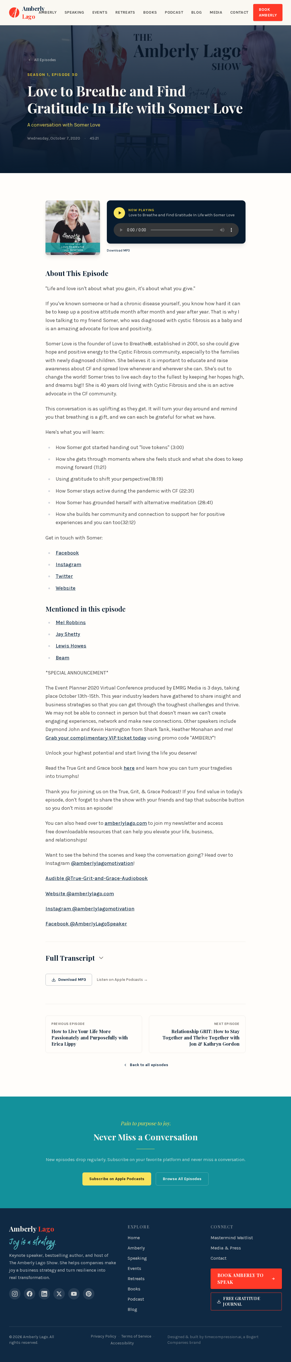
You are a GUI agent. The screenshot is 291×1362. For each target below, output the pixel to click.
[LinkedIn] (44, 1293)
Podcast (174, 12)
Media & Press (226, 1248)
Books (150, 12)
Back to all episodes (149, 1064)
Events (99, 12)
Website (66, 588)
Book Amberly (268, 12)
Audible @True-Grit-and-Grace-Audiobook (96, 878)
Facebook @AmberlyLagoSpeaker (86, 924)
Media (216, 12)
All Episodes (45, 59)
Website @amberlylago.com (79, 893)
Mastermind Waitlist (232, 1237)
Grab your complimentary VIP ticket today (95, 738)
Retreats (125, 12)
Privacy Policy (103, 1336)
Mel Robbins (71, 622)
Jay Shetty (68, 634)
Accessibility (122, 1343)
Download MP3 (118, 250)
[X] (59, 1293)
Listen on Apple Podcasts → (122, 979)
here (129, 768)
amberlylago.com (126, 823)
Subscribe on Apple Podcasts (116, 1178)
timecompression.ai (223, 1336)
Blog (196, 12)
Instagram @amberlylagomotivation (89, 909)
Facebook (67, 553)
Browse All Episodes (182, 1178)
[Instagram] (14, 1293)
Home (134, 1237)
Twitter (64, 576)
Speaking (74, 12)
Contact (239, 12)
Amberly (48, 12)
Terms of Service (136, 1336)
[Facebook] (29, 1293)
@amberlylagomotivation (102, 863)
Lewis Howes (71, 646)
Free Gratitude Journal (241, 1301)
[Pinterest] (88, 1293)
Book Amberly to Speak (240, 1278)
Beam (62, 658)
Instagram (68, 564)
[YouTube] (74, 1293)
